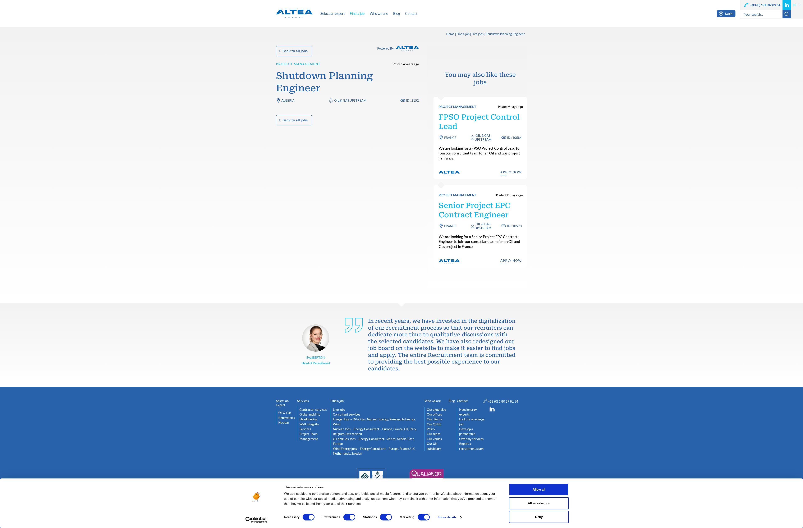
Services (303, 401)
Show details (446, 517)
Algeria (287, 100)
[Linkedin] (787, 5)
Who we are (433, 401)
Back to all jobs (295, 51)
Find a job (462, 34)
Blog (452, 401)
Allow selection (539, 503)
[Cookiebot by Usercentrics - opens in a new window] (256, 520)
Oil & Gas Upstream (350, 100)
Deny (539, 517)
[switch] (349, 517)
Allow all (539, 489)
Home (450, 34)
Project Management (298, 64)
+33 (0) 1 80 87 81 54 (765, 5)
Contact (462, 401)
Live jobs (478, 34)
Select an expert (282, 403)
